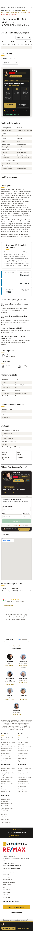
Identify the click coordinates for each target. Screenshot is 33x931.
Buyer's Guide (7, 892)
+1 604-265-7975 (8, 863)
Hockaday (20, 756)
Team (4, 887)
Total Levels (20, 457)
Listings (23, 12)
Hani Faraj (10, 661)
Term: (4, 58)
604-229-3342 (19, 480)
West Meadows (22, 789)
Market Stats (5, 12)
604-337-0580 (10, 699)
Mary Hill (3, 786)
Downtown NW (5, 753)
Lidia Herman (23, 695)
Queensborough (6, 756)
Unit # (26, 513)
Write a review (8, 605)
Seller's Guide (7, 889)
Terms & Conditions (8, 872)
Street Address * (7, 506)
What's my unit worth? (23, 105)
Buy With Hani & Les (17, 912)
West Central (5, 819)
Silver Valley (4, 817)
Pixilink (12, 868)
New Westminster (22, 7)
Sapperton (4, 761)
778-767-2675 (10, 684)
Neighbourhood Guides (9, 882)
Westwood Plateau (23, 753)
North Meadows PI (23, 784)
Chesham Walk (6, 591)
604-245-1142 (23, 682)
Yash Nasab (16, 710)
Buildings (11, 7)
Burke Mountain (22, 758)
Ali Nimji (9, 695)
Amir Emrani (23, 678)
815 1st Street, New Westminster (22, 591)
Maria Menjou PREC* (10, 679)
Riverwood (4, 789)
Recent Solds (6, 897)
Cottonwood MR (6, 822)
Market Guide (26, 10)
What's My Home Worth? (16, 907)
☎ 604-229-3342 (16, 76)
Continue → (16, 521)
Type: (18, 37)
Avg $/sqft (4, 452)
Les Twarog (23, 661)
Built (18, 452)
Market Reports (15, 12)
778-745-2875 (16, 714)
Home (3, 7)
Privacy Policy (6, 874)
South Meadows (22, 791)
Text (28, 480)
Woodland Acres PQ (7, 784)
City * (4, 513)
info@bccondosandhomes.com (12, 865)
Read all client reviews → (16, 646)
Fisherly (17, 868)
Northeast (4, 814)
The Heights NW (6, 758)
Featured (5, 894)
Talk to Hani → (10, 104)
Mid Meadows (22, 786)
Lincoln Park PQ (5, 791)
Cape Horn (21, 761)
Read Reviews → (16, 835)
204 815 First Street (17, 44)
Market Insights (7, 877)
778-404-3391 (23, 699)
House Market (7, 884)
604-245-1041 (23, 665)
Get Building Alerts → (9, 928)
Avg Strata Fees (6, 457)
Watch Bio (23, 667)
